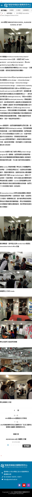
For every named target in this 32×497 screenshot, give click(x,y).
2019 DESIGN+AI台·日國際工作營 (16, 439)
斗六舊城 (18, 10)
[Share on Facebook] (14, 410)
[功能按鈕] (18, 410)
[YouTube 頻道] (24, 485)
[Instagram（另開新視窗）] (28, 485)
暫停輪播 (27, 446)
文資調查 (12, 10)
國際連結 (9, 13)
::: (1, 1)
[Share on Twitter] (16, 410)
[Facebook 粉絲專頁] (19, 485)
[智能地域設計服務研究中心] (17, 5)
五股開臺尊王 (26, 10)
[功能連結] (16, 29)
